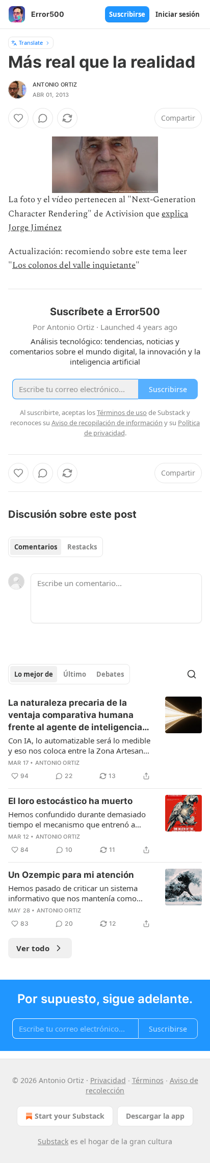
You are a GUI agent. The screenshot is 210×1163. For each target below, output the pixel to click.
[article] (105, 739)
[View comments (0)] (43, 118)
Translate (31, 42)
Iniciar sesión (177, 14)
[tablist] (55, 547)
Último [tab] (74, 674)
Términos (148, 1080)
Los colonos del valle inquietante (74, 265)
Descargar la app (155, 1116)
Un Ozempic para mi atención (71, 875)
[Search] (191, 674)
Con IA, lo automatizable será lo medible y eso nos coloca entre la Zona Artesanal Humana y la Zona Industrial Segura (79, 745)
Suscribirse (127, 14)
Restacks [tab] (82, 546)
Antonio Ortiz (55, 84)
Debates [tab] (110, 674)
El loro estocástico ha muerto (70, 801)
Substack (53, 1141)
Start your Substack (69, 1116)
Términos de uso (122, 412)
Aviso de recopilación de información (107, 422)
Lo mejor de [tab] (33, 674)
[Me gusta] (18, 118)
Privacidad (108, 1080)
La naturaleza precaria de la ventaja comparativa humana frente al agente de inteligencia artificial (75, 715)
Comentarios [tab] (35, 546)
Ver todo (32, 948)
